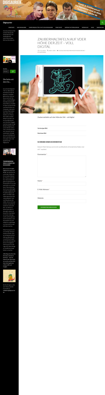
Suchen (5, 69)
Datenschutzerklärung (72, 27)
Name (40, 181)
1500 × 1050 (52, 50)
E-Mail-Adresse (44, 189)
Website (40, 198)
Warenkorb (100, 27)
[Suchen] (13, 71)
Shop (92, 27)
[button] (4, 152)
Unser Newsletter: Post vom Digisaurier (41, 27)
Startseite (11, 27)
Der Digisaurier (21, 27)
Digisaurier (7, 22)
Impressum (85, 27)
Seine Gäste (58, 27)
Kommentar (42, 154)
